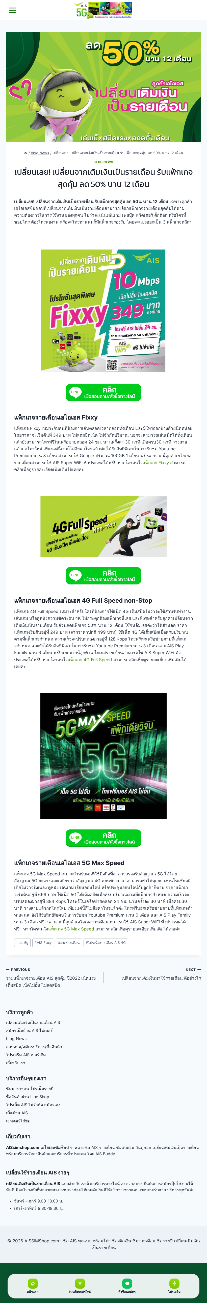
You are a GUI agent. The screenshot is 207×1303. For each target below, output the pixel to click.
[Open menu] (12, 10)
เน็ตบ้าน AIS (17, 1112)
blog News (103, 162)
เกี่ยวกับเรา (15, 1062)
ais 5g (22, 943)
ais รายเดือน (69, 943)
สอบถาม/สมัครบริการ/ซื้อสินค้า (34, 1046)
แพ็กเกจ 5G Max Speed (71, 928)
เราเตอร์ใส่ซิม (18, 1120)
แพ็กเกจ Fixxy (156, 462)
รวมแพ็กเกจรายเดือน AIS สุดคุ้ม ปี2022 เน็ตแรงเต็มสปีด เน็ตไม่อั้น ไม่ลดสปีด (51, 978)
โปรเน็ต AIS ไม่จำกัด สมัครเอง (33, 1104)
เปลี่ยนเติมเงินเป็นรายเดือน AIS (33, 1022)
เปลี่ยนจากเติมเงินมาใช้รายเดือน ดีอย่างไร (161, 974)
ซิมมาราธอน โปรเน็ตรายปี (29, 1088)
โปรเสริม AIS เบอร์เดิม (26, 1054)
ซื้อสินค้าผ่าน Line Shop (27, 1096)
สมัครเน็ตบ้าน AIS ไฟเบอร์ (29, 1030)
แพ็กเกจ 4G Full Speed (90, 659)
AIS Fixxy (43, 943)
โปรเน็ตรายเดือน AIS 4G (106, 943)
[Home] (25, 153)
